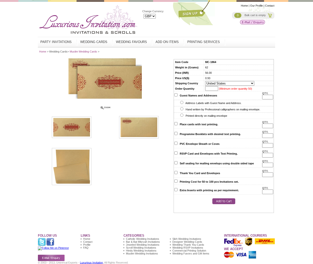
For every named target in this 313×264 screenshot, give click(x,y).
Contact (269, 5)
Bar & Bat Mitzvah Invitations (143, 241)
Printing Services (204, 42)
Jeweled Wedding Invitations (142, 244)
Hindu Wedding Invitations (141, 250)
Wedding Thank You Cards (188, 244)
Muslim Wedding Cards (84, 51)
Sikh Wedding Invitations (186, 238)
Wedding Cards (94, 42)
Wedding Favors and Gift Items (190, 253)
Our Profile (256, 5)
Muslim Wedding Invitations (142, 253)
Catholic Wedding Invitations (142, 238)
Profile (86, 244)
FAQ (86, 247)
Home (244, 5)
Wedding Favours (132, 42)
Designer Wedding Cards (187, 241)
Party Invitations (56, 42)
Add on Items (168, 42)
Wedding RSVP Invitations (187, 247)
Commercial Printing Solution (189, 250)
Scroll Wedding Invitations (141, 247)
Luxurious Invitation (91, 262)
